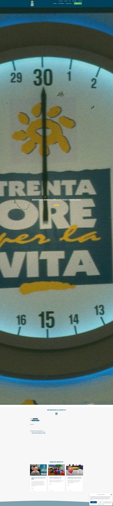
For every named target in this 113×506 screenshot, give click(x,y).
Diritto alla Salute (35, 418)
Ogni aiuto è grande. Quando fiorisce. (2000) (38, 433)
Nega (100, 502)
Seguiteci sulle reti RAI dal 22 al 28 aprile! (38, 478)
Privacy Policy (102, 504)
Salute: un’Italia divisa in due (55, 477)
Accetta (93, 502)
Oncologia (37, 420)
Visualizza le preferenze (108, 502)
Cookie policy (99, 504)
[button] (111, 494)
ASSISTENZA (33, 420)
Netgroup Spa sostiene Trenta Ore (75, 477)
